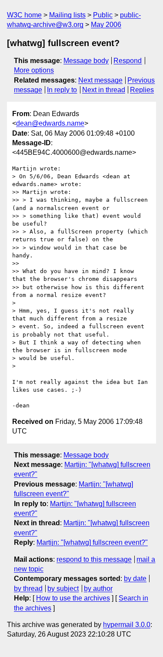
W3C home (24, 15)
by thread (28, 588)
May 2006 (106, 24)
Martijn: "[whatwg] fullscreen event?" (92, 542)
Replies (142, 89)
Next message (100, 80)
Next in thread (103, 89)
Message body (86, 60)
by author (98, 588)
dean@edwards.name (50, 123)
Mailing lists (67, 15)
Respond (127, 60)
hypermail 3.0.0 (126, 624)
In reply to (62, 89)
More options (34, 70)
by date (135, 578)
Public (103, 15)
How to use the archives (73, 598)
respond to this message (94, 559)
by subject (63, 588)
